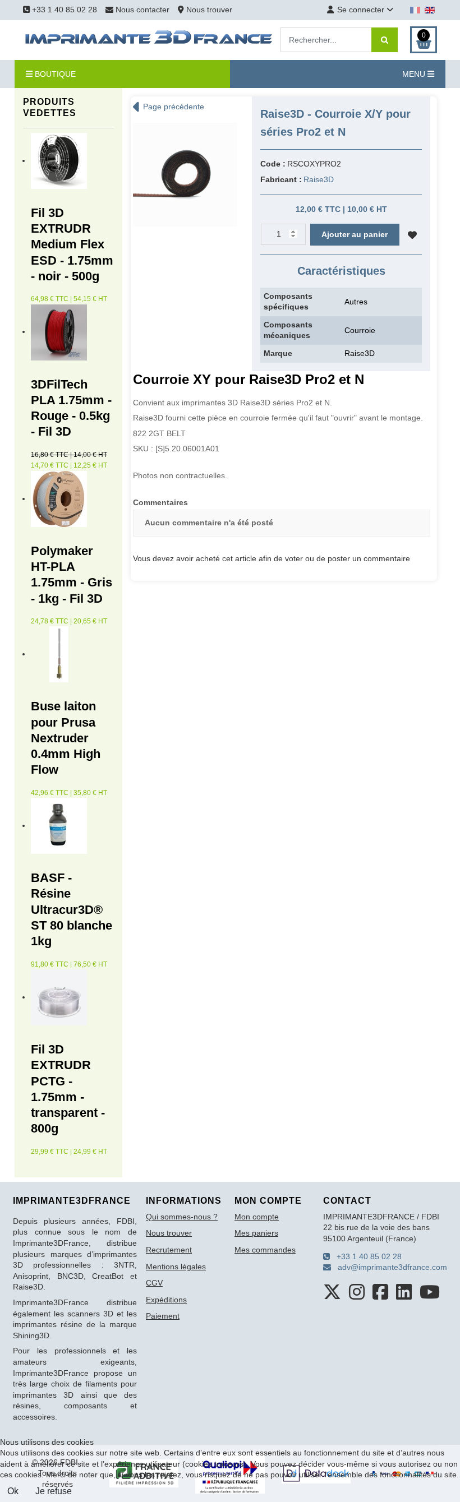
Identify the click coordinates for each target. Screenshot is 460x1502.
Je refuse (53, 1491)
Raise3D (318, 179)
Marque (278, 353)
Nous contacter (142, 9)
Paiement (163, 1315)
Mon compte (256, 1216)
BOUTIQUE (54, 74)
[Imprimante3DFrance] (149, 39)
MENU (414, 74)
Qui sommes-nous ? (182, 1216)
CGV (154, 1282)
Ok (13, 1491)
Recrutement (169, 1249)
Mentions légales (176, 1266)
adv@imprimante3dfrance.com (389, 1267)
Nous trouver (208, 9)
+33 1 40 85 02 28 (63, 9)
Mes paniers (256, 1232)
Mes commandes (265, 1249)
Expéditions (166, 1299)
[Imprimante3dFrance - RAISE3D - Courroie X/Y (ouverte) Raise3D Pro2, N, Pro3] (185, 173)
